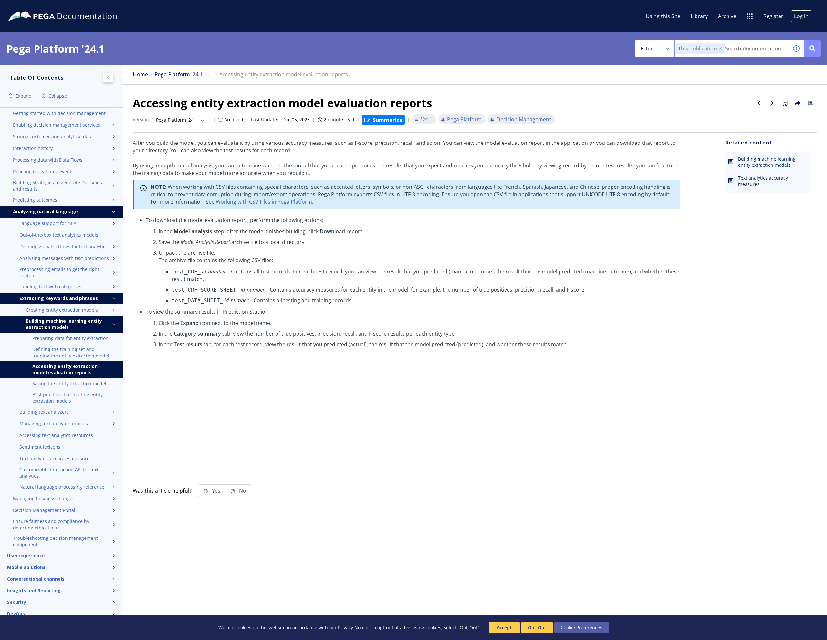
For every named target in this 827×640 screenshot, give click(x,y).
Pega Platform (464, 119)
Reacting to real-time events (43, 171)
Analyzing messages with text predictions (64, 258)
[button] (720, 48)
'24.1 (426, 119)
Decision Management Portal (44, 510)
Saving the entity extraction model (69, 383)
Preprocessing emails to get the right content (59, 272)
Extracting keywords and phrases (58, 298)
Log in (801, 16)
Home (140, 74)
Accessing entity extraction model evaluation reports (65, 369)
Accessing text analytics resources (56, 435)
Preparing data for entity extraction (70, 338)
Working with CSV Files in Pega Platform (264, 201)
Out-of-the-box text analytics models (58, 235)
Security (16, 602)
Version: (141, 119)
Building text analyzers (44, 412)
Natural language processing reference (61, 487)
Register (773, 16)
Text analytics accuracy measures (55, 458)
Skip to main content (29, 7)
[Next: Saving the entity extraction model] (772, 103)
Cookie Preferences (581, 627)
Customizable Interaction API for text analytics (59, 472)
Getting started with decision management (59, 113)
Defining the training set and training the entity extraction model (70, 352)
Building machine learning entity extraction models (64, 324)
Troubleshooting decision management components (55, 541)
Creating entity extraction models (62, 310)
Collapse (57, 96)
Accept (504, 627)
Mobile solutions (26, 567)
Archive (727, 16)
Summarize (388, 119)
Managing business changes (44, 499)
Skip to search (78, 7)
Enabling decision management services (56, 125)
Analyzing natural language (45, 211)
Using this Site (663, 16)
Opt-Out (537, 627)
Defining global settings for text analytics (63, 246)
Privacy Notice (353, 627)
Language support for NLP (47, 223)
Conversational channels (36, 579)
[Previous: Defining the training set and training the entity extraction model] (759, 103)
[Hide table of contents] (108, 77)
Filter (647, 48)
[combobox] (731, 48)
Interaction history (33, 148)
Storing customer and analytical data (53, 136)
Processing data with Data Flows (47, 160)
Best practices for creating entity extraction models (67, 397)
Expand (24, 96)
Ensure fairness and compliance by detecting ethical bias (51, 524)
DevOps (16, 614)
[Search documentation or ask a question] (812, 48)
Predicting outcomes (35, 200)
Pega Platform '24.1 (178, 74)
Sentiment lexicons (39, 447)
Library (699, 16)
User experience (26, 555)
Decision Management (524, 119)
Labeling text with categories (50, 286)
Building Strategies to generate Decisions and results (57, 185)
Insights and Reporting (34, 590)
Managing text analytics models (53, 424)
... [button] (211, 74)
